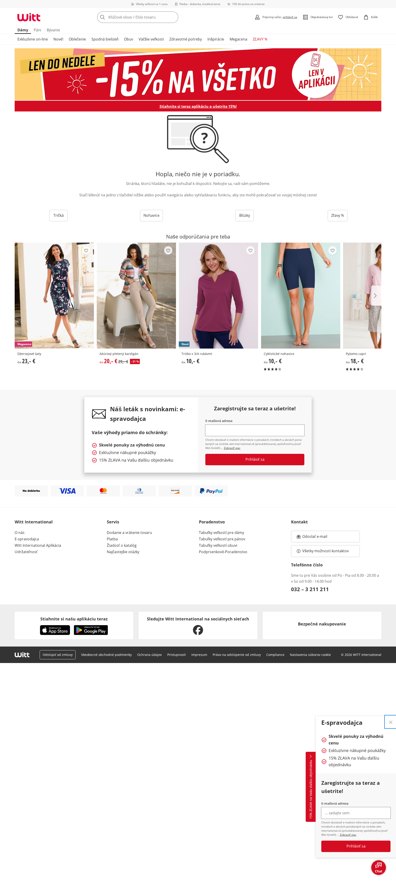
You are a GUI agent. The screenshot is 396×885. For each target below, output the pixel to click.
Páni (37, 29)
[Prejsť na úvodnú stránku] (28, 17)
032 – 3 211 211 (310, 589)
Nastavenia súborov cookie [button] (310, 654)
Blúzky (244, 215)
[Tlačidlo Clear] (173, 17)
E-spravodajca (27, 538)
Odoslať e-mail (319, 538)
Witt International (34, 522)
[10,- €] (300, 296)
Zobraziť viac (348, 835)
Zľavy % (337, 215)
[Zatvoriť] (390, 722)
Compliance (275, 654)
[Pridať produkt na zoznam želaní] (86, 250)
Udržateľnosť (26, 551)
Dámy (22, 29)
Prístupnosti (176, 654)
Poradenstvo (212, 522)
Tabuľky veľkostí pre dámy (221, 532)
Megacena (238, 39)
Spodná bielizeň (104, 39)
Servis (113, 522)
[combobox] (147, 17)
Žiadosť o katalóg (122, 545)
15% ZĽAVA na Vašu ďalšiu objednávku (310, 789)
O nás (20, 532)
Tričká (58, 215)
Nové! (58, 39)
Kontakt (299, 522)
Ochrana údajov (149, 654)
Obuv (128, 39)
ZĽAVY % (260, 39)
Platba (112, 538)
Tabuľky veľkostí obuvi (218, 545)
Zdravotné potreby (185, 39)
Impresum (199, 654)
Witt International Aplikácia (38, 545)
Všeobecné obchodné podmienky (106, 654)
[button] (376, 296)
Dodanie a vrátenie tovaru (129, 532)
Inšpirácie (215, 39)
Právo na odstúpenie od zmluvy (237, 654)
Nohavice (151, 215)
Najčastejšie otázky (123, 551)
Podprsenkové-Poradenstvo (223, 551)
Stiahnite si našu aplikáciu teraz (74, 619)
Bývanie (53, 29)
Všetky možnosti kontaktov (325, 550)
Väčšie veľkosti (151, 39)
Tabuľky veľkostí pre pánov (222, 538)
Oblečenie (77, 39)
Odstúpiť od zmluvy (58, 654)
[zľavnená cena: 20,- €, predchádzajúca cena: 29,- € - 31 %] (136, 296)
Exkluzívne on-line (32, 39)
